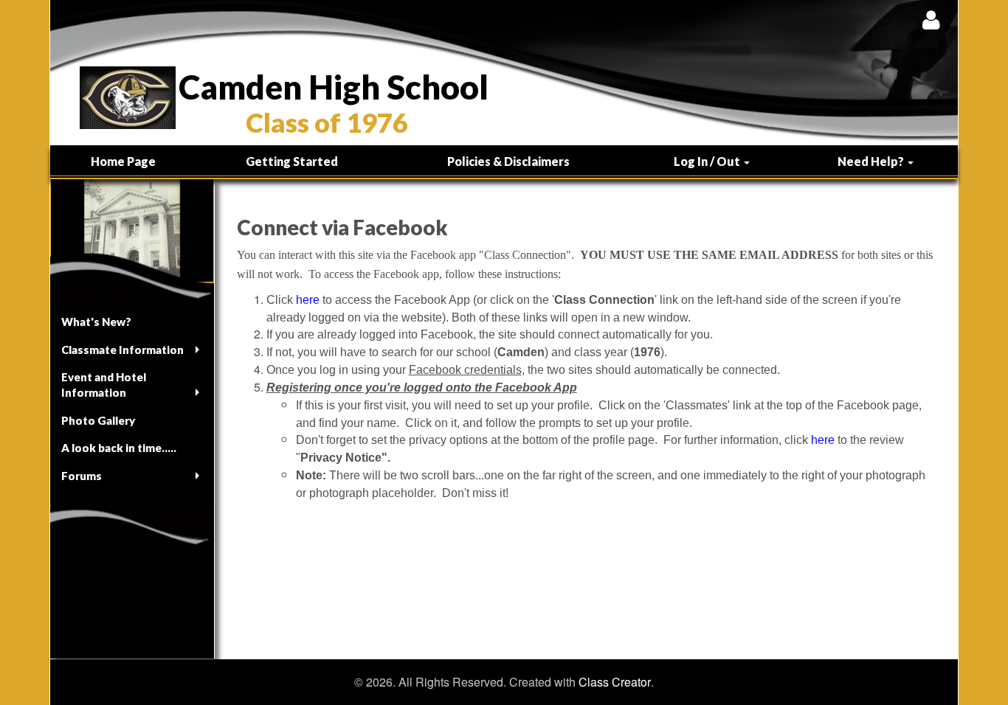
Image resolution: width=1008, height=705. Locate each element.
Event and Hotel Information (103, 384)
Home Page (123, 161)
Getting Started (292, 161)
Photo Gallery (98, 420)
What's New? (96, 321)
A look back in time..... (118, 447)
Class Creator (615, 682)
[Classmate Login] (930, 19)
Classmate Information (122, 349)
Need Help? (872, 161)
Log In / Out (708, 161)
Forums (81, 475)
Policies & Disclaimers (508, 161)
